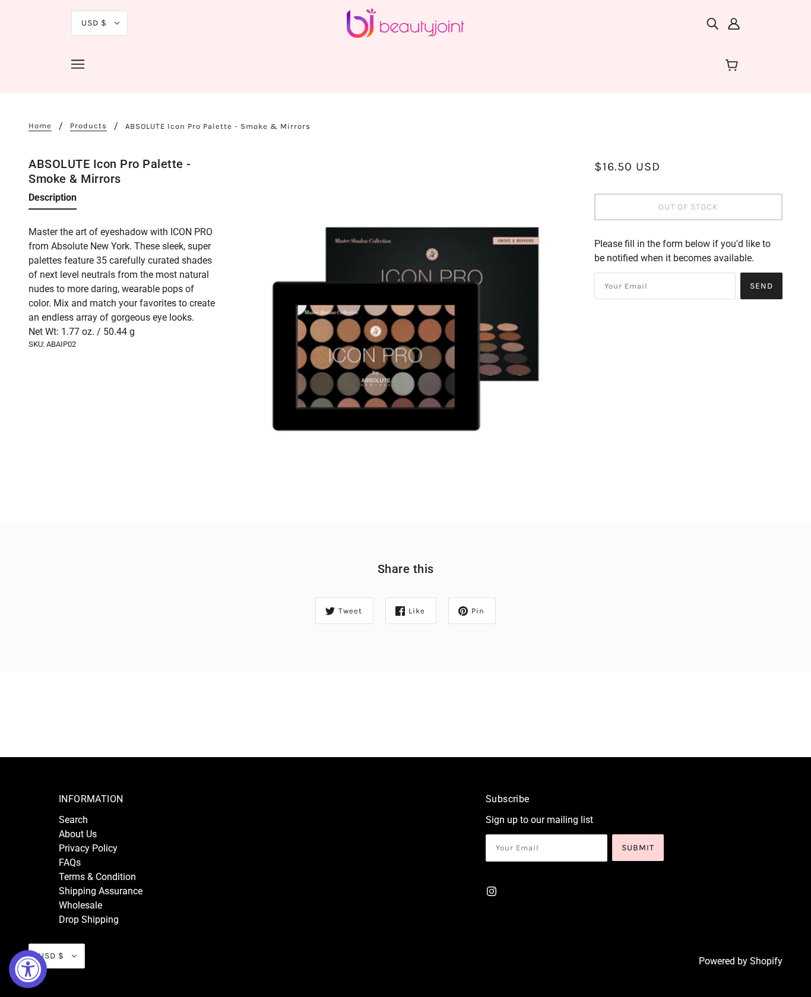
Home (40, 126)
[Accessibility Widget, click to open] (28, 969)
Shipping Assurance (100, 891)
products (88, 126)
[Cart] (733, 66)
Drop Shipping (89, 919)
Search (73, 819)
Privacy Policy (88, 848)
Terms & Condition (97, 876)
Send (761, 286)
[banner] (405, 22)
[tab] (52, 200)
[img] (712, 23)
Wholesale (80, 905)
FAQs (70, 862)
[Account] (734, 23)
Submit (638, 848)
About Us (78, 834)
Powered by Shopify (741, 961)
